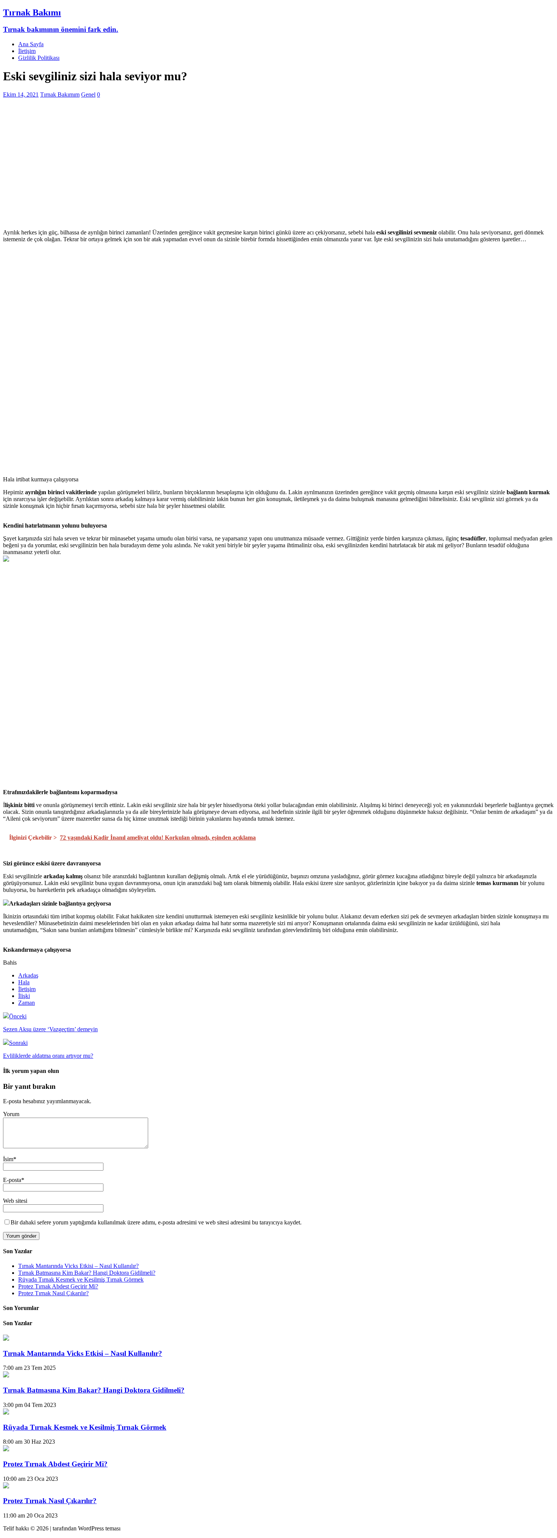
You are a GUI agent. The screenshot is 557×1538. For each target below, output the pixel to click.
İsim (8, 1159)
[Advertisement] (230, 170)
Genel (88, 94)
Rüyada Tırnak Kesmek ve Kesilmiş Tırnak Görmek (81, 1279)
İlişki (24, 996)
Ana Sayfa (31, 44)
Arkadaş (28, 975)
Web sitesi (15, 1201)
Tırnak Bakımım (60, 94)
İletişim (27, 51)
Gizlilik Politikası (38, 58)
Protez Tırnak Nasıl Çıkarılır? (53, 1293)
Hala (24, 982)
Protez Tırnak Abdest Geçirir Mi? (58, 1286)
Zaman (26, 1002)
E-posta (12, 1180)
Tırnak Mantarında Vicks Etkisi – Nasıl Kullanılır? (78, 1266)
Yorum (11, 1114)
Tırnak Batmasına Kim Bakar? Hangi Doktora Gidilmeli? (86, 1272)
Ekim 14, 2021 (21, 94)
